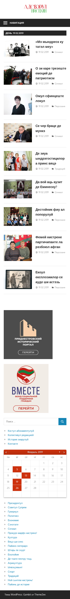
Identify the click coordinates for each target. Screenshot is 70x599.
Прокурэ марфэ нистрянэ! (22, 533)
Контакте (13, 443)
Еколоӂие (13, 554)
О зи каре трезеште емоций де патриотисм (50, 73)
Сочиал (59, 52)
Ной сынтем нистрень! (20, 580)
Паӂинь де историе (18, 584)
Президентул (15, 503)
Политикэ (13, 515)
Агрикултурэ (15, 563)
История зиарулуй (18, 439)
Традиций (60, 168)
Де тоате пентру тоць (20, 558)
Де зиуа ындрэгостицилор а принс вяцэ (50, 158)
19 (17, 481)
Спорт (11, 571)
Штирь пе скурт (16, 550)
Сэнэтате (13, 524)
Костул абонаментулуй (21, 430)
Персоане (60, 106)
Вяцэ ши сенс (15, 541)
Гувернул (13, 511)
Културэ (12, 537)
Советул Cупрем (17, 507)
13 (26, 475)
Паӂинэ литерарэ (18, 545)
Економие (13, 520)
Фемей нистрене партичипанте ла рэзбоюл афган (49, 242)
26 (17, 487)
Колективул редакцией (21, 435)
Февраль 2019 (35, 452)
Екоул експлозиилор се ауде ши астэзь (49, 277)
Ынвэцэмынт (15, 567)
